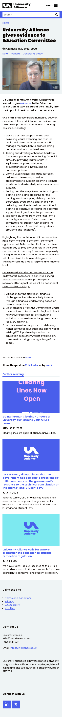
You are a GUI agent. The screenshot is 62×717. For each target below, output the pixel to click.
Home (5, 23)
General (15, 53)
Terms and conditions (18, 598)
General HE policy (33, 53)
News (5, 53)
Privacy (9, 601)
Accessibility (12, 605)
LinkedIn (33, 365)
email (49, 365)
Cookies (10, 608)
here (28, 357)
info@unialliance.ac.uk (23, 648)
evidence (25, 103)
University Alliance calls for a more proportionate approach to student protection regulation (26, 553)
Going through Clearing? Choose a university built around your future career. (26, 420)
